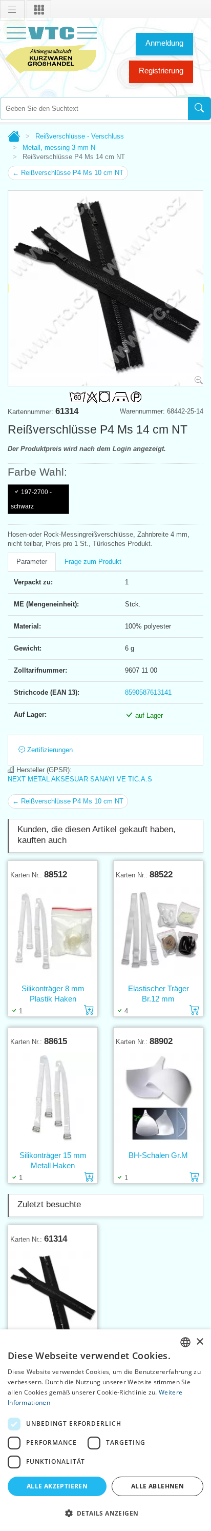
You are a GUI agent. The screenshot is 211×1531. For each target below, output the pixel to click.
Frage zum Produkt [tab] (93, 561)
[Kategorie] (39, 10)
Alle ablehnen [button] (157, 1486)
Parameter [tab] (31, 561)
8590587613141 (148, 692)
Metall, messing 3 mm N (59, 147)
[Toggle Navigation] (12, 10)
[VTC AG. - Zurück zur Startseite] (51, 49)
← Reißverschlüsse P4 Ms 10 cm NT (67, 172)
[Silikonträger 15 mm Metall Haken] (52, 1098)
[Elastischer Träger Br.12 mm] (158, 931)
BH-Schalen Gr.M (158, 1155)
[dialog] (105, 1430)
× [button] (199, 1342)
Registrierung (161, 70)
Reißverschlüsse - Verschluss (79, 136)
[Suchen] (199, 108)
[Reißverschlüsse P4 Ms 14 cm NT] (52, 1295)
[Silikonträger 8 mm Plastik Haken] (52, 931)
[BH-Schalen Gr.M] (158, 1098)
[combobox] (94, 108)
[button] (105, 1513)
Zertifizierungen (49, 750)
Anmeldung (164, 42)
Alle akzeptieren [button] (57, 1486)
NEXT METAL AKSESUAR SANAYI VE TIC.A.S (80, 779)
